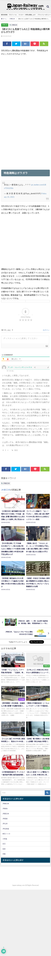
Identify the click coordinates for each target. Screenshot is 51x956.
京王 (4, 844)
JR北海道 (5, 828)
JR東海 (4, 808)
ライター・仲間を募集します (27, 14)
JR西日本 (5, 813)
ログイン (45, 330)
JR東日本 (4, 24)
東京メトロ (6, 833)
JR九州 (4, 823)
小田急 (4, 839)
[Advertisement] (25, 83)
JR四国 (4, 818)
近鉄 (4, 849)
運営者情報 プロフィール (9, 14)
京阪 (4, 854)
